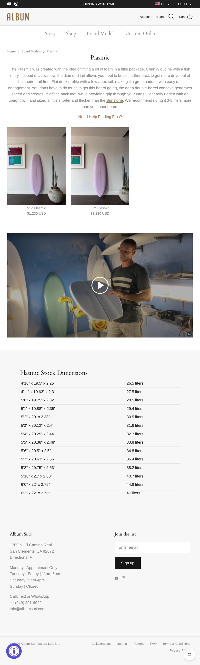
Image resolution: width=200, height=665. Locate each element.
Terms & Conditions (176, 643)
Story (50, 33)
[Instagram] (16, 4)
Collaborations (101, 643)
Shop (71, 33)
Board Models (100, 33)
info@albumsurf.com (27, 609)
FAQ (153, 643)
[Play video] (100, 285)
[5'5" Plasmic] (36, 166)
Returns (138, 643)
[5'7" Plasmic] (100, 166)
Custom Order (140, 33)
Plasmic (52, 51)
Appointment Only (41, 568)
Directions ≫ (21, 557)
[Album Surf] (18, 16)
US (163, 4)
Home (11, 51)
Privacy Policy (180, 650)
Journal (122, 643)
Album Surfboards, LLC (37, 643)
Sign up (127, 563)
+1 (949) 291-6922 (26, 603)
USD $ (182, 4)
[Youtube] (9, 4)
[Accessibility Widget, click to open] (14, 651)
